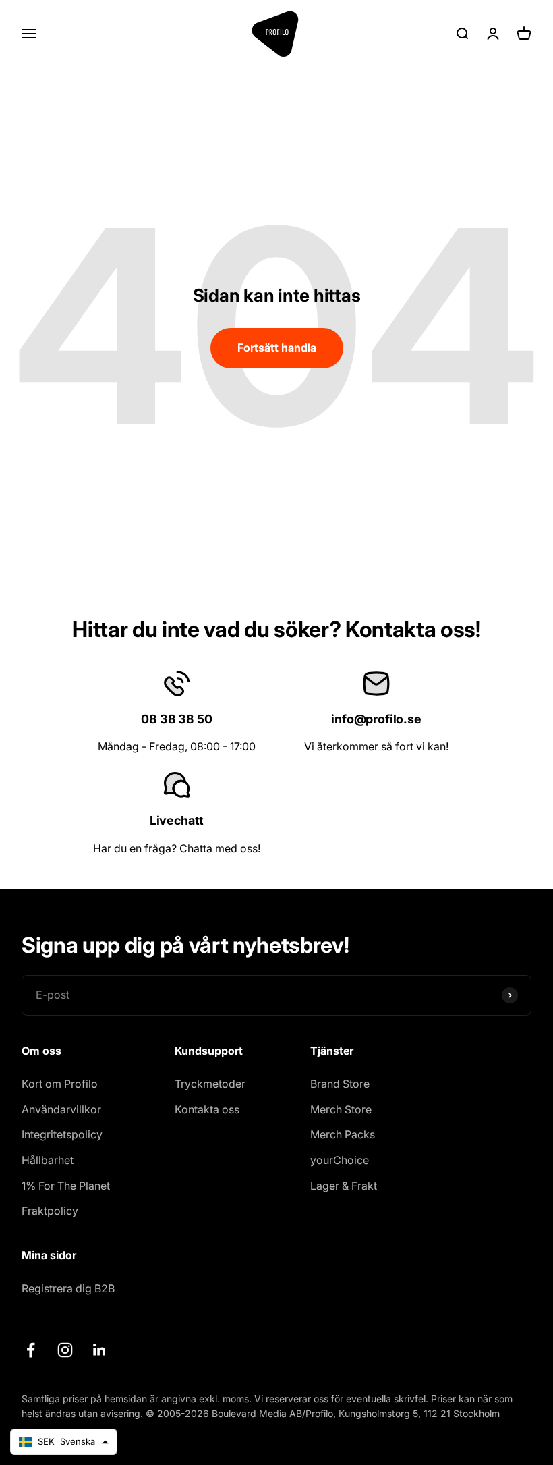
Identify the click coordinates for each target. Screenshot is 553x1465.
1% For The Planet (66, 1185)
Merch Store (341, 1109)
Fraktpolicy (50, 1210)
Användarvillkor (61, 1109)
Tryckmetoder (210, 1083)
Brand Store (340, 1083)
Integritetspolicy (62, 1134)
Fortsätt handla (276, 347)
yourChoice (339, 1160)
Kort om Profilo (60, 1083)
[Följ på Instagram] (65, 1350)
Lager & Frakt (343, 1185)
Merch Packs (342, 1134)
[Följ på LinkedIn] (99, 1350)
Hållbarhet (48, 1160)
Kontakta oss (207, 1109)
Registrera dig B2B (68, 1288)
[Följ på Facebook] (31, 1350)
